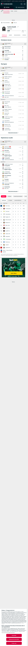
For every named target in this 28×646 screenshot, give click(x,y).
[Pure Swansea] (4, 206)
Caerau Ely (7, 233)
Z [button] (15, 203)
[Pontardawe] (4, 239)
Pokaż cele (14, 643)
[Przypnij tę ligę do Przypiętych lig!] (18, 27)
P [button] (20, 203)
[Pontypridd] (4, 208)
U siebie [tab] (10, 200)
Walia (15, 22)
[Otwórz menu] (24, 4)
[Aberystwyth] (4, 220)
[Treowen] (4, 211)
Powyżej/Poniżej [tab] (18, 196)
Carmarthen (8, 214)
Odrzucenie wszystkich (14, 639)
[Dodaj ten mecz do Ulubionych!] (1, 47)
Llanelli (7, 244)
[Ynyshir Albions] (4, 228)
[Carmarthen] (4, 214)
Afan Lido (7, 225)
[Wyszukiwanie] (21, 4)
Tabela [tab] (3, 196)
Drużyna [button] (5, 203)
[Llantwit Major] (4, 247)
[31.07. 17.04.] (16, 30)
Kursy (10, 35)
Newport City (8, 222)
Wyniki (24, 35)
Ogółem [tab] (4, 200)
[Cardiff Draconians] (4, 231)
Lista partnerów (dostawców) (8, 632)
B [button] (23, 203)
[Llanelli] (4, 245)
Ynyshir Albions (8, 228)
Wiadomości (17, 35)
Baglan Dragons (8, 217)
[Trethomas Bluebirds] (4, 242)
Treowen (7, 211)
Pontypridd (7, 208)
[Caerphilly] (4, 236)
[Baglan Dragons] (4, 217)
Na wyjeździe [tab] (18, 200)
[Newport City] (4, 222)
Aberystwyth (8, 219)
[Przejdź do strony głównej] (8, 4)
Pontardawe (8, 239)
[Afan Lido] (4, 225)
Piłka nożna (6, 22)
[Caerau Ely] (4, 233)
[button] (25, 30)
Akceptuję (14, 635)
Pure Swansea (8, 205)
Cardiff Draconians (8, 230)
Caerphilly (7, 236)
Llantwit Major (8, 247)
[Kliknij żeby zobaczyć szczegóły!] (13, 47)
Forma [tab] (9, 196)
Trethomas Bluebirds (8, 242)
